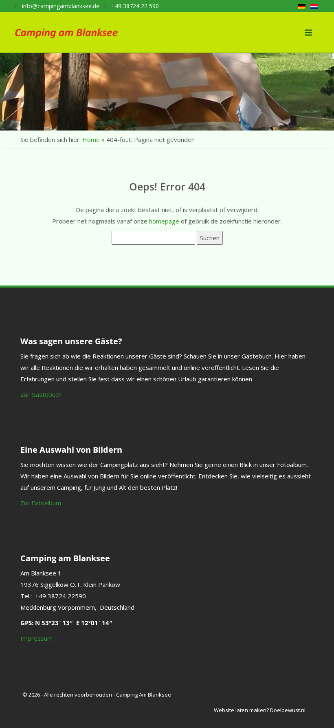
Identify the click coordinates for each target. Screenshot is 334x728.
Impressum (36, 638)
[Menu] (308, 29)
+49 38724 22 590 (135, 6)
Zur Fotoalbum (40, 503)
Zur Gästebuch (41, 394)
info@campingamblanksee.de (60, 6)
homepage (164, 221)
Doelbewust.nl (287, 710)
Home (91, 139)
